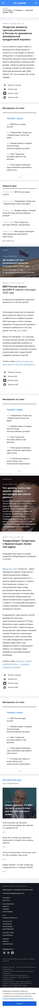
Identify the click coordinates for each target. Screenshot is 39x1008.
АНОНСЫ (6, 941)
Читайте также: (15, 118)
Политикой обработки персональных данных (18, 998)
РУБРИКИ (6, 909)
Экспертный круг (12, 780)
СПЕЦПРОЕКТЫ (8, 935)
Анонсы (5, 8)
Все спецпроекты (11, 783)
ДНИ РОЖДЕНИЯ (8, 929)
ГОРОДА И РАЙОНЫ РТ (10, 918)
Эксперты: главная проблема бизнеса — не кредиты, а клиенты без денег (17, 664)
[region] (19, 998)
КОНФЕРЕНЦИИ (8, 944)
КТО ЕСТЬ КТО (7, 921)
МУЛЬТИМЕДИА (8, 911)
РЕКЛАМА (6, 939)
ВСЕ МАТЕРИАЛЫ (8, 904)
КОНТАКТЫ (6, 900)
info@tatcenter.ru (8, 949)
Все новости (8, 241)
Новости (6, 23)
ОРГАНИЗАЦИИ (8, 926)
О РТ (4, 915)
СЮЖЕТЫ (6, 906)
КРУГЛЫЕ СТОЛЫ (8, 932)
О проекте (6, 898)
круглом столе (11, 569)
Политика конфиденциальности (13, 893)
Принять (19, 1003)
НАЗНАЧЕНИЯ (7, 924)
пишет (19, 331)
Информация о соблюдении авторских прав (18, 889)
